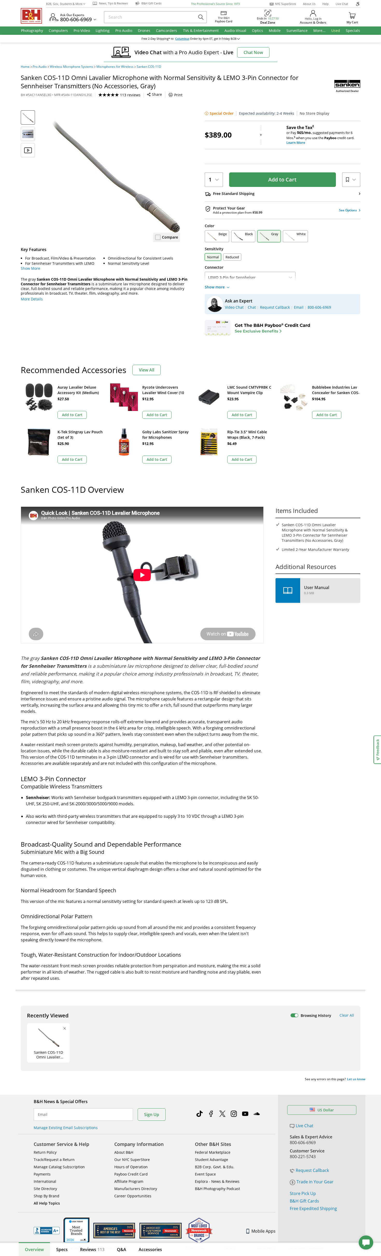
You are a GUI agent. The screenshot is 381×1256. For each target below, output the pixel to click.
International (45, 1181)
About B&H (123, 1152)
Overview (34, 1249)
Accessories (150, 1249)
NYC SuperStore (285, 4)
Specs (62, 1249)
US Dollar (326, 1110)
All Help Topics (47, 1203)
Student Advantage (211, 1159)
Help (325, 4)
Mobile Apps (263, 1231)
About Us (309, 4)
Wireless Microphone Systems (71, 66)
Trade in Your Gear (315, 1182)
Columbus (182, 38)
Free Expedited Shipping (313, 1208)
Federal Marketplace (212, 1152)
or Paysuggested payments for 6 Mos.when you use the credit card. (320, 135)
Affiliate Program (128, 1181)
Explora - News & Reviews (217, 1181)
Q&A (121, 1249)
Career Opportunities (132, 1195)
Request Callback (312, 1170)
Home (25, 66)
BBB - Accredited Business (47, 1230)
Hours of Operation (131, 1166)
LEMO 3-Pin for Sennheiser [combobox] (232, 277)
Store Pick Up (303, 1193)
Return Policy (45, 1152)
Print (178, 94)
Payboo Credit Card (131, 1174)
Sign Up (151, 1114)
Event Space (205, 1174)
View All (146, 370)
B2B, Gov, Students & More (64, 4)
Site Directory (45, 1188)
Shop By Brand (46, 1195)
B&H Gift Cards (304, 1201)
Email (42, 1114)
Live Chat (342, 4)
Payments (42, 1174)
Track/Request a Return (54, 1159)
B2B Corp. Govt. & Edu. (214, 1166)
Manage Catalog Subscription (59, 1166)
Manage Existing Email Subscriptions (66, 1127)
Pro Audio (40, 66)
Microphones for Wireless (114, 66)
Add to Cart (282, 179)
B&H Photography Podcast (217, 1188)
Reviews (92, 1249)
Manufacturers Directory (135, 1188)
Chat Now (253, 52)
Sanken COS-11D (149, 66)
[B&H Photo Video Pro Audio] (33, 16)
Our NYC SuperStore (132, 1159)
